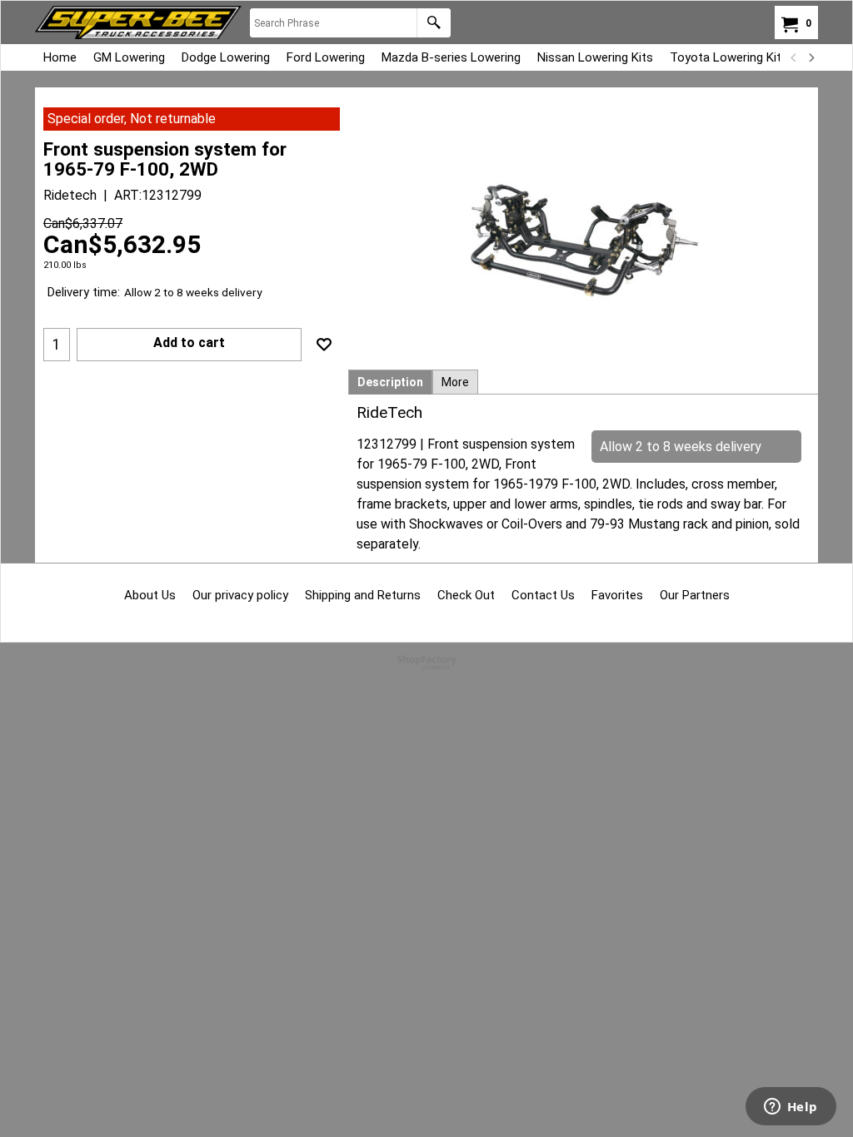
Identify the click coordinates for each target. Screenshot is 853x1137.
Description (390, 382)
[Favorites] (324, 344)
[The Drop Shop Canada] (138, 22)
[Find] (434, 22)
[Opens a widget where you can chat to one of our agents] (790, 1108)
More (455, 382)
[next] (810, 57)
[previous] (793, 57)
